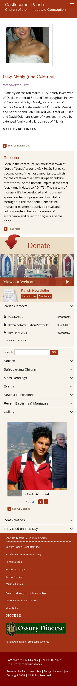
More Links (12, 608)
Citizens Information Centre (21, 600)
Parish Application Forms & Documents (27, 642)
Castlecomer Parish (24, 4)
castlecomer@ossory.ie (28, 664)
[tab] (37, 306)
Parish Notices (14, 562)
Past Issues (45, 296)
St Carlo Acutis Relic (37, 494)
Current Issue (29, 296)
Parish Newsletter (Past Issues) (23, 554)
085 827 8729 (54, 660)
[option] (37, 459)
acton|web (63, 671)
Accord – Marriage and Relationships (26, 593)
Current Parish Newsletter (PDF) (23, 547)
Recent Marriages (16, 569)
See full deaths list (18, 145)
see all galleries (21, 508)
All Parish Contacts (16, 340)
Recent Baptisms (15, 577)
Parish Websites (31, 671)
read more (14, 228)
